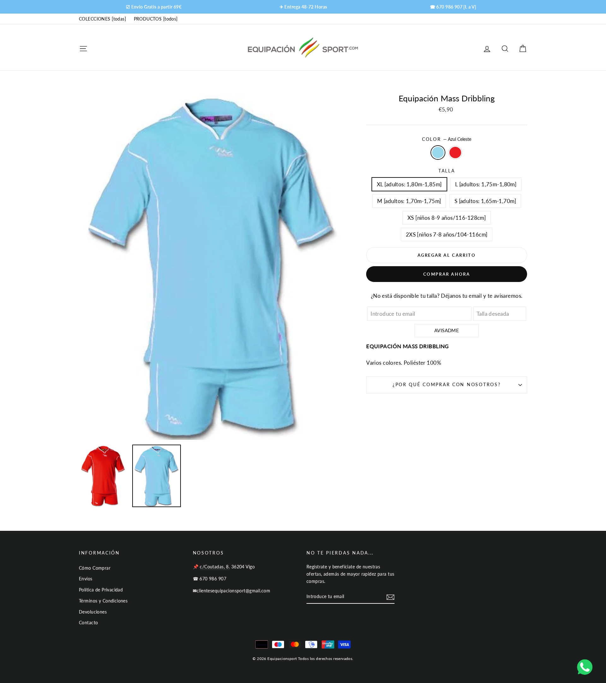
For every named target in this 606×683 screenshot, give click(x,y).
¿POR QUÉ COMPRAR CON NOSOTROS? (447, 384)
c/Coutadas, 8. (215, 566)
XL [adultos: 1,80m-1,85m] (409, 184)
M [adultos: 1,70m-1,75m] (409, 201)
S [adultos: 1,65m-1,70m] (485, 201)
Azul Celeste (438, 152)
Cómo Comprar (94, 568)
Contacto (88, 622)
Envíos (85, 578)
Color (446, 139)
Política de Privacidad (101, 589)
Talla (446, 170)
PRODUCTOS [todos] (156, 18)
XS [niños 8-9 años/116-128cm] (446, 217)
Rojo (455, 152)
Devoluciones (93, 611)
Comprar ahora (446, 274)
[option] (154, 6)
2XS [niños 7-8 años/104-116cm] (447, 234)
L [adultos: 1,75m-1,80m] (485, 184)
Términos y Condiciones (103, 600)
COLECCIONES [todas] (102, 18)
